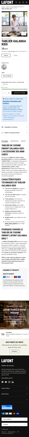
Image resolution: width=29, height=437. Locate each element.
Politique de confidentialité (7, 433)
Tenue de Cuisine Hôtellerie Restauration (15, 6)
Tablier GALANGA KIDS (9, 108)
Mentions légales (11, 431)
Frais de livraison (11, 51)
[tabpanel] (14, 204)
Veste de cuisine (13, 7)
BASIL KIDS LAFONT (11, 223)
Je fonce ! (14, 351)
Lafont (6, 429)
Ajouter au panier (19, 93)
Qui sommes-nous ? (7, 378)
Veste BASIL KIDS (14, 106)
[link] (19, 2)
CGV (18, 431)
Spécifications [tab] (15, 141)
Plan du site (4, 431)
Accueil (3, 6)
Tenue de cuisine (5, 7)
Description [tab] (5, 141)
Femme (15, 55)
